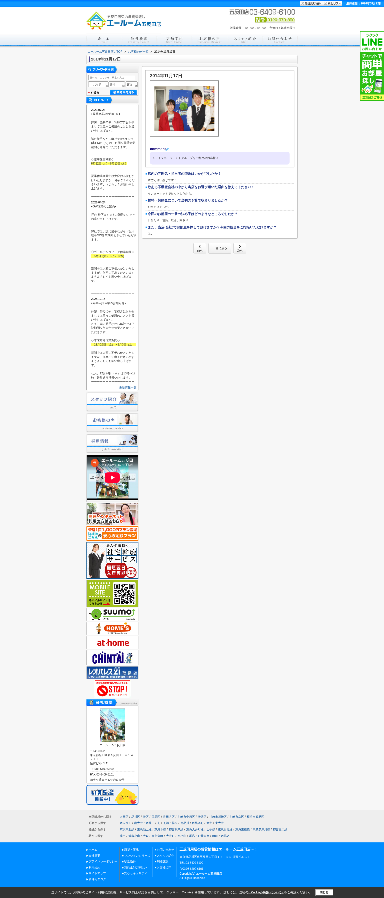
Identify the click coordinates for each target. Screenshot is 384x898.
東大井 (219, 823)
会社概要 (94, 855)
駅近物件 (130, 861)
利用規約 (94, 867)
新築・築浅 (131, 849)
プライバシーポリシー (103, 861)
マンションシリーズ (137, 855)
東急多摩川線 (261, 829)
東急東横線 (242, 829)
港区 (146, 816)
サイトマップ (97, 873)
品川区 (135, 816)
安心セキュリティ (135, 873)
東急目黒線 (225, 829)
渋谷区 (202, 816)
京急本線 (160, 829)
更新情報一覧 (127, 387)
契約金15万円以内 (136, 867)
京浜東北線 (127, 829)
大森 (146, 836)
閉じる (324, 892)
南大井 (138, 823)
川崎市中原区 (186, 816)
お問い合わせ (165, 849)
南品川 (184, 823)
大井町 (170, 836)
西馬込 (225, 836)
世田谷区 (169, 816)
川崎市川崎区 (218, 816)
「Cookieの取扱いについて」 (266, 892)
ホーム (93, 849)
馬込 (192, 836)
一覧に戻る (220, 248)
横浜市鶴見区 (255, 816)
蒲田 (123, 836)
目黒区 (156, 816)
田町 (215, 836)
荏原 (175, 823)
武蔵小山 (134, 836)
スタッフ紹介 (165, 855)
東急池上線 (144, 829)
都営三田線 (280, 829)
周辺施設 (162, 861)
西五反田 (125, 823)
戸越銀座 (203, 836)
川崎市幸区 (237, 816)
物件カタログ (97, 879)
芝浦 (166, 823)
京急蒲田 (157, 836)
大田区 (124, 816)
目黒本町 (198, 823)
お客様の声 (164, 867)
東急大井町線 (195, 829)
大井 (209, 823)
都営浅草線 (176, 829)
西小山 (182, 836)
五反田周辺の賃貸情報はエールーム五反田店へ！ (219, 849)
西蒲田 (150, 823)
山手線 (210, 829)
